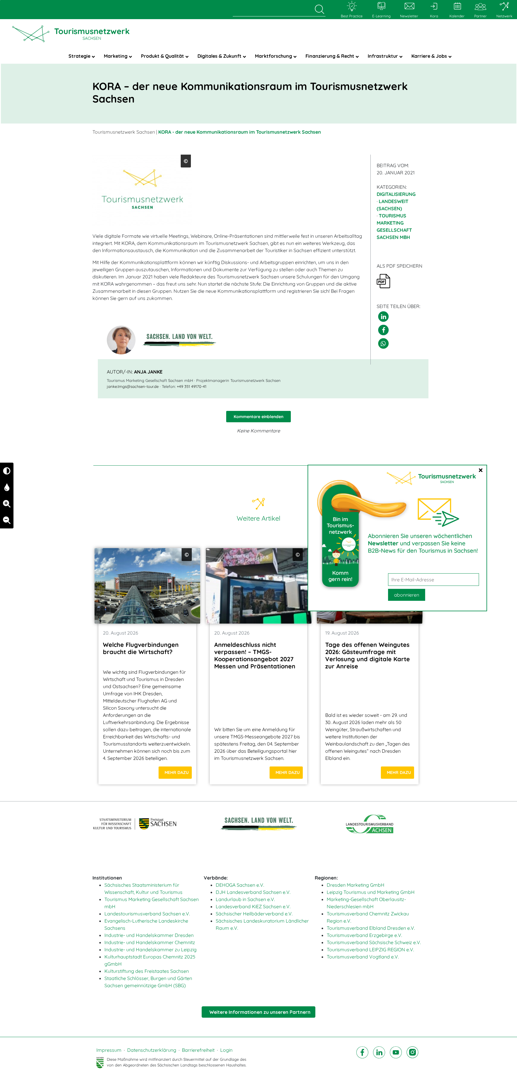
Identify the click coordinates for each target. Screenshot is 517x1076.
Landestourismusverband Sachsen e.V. (147, 914)
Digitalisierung (396, 194)
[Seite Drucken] (383, 281)
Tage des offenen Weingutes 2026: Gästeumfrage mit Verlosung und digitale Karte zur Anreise (367, 655)
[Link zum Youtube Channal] (395, 1057)
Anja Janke (148, 372)
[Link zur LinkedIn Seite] (379, 1057)
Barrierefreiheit (198, 1050)
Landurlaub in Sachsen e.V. (245, 899)
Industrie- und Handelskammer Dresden (149, 935)
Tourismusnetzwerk (92, 33)
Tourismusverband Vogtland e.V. (363, 957)
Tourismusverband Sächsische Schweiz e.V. (374, 942)
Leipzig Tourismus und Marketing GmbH (371, 892)
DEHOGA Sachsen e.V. (240, 885)
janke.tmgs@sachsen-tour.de (133, 386)
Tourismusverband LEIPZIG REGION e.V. (370, 949)
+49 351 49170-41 (191, 386)
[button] (383, 316)
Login (226, 1050)
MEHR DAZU (177, 772)
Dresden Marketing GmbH (355, 885)
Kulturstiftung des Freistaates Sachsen (146, 971)
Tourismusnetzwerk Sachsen (123, 132)
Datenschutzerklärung (151, 1050)
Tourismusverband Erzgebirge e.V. (364, 935)
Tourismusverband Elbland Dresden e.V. (371, 928)
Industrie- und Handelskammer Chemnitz (149, 942)
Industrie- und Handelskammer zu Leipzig (150, 949)
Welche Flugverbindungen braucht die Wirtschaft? (141, 648)
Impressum (108, 1050)
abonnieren (406, 595)
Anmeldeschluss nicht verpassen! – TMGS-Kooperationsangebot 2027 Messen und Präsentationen (254, 655)
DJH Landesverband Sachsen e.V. (253, 892)
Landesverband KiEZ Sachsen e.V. (253, 906)
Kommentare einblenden (258, 416)
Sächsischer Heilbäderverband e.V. (254, 914)
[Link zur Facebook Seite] (362, 1057)
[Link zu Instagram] (412, 1057)
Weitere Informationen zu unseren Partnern (260, 1012)
